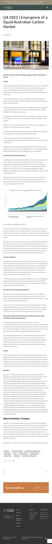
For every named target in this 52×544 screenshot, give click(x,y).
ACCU (15, 453)
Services (18, 512)
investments (7, 453)
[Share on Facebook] (9, 461)
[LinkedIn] (46, 538)
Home (17, 509)
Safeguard (17, 456)
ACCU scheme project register (11, 329)
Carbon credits (23, 453)
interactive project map (33, 329)
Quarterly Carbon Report (29, 456)
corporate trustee (17, 451)
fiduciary (6, 451)
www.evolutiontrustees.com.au (39, 443)
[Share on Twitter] (13, 461)
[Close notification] (50, 2)
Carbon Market (34, 453)
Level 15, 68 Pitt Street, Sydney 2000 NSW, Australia (33, 515)
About (17, 515)
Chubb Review (7, 456)
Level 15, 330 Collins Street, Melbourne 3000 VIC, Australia (44, 515)
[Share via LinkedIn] (4, 461)
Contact (18, 526)
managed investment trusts (32, 451)
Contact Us (37, 488)
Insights (18, 523)
